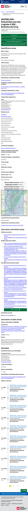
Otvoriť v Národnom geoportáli (14, 41)
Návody (2, 505)
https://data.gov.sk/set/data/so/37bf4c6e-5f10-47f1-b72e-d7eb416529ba (13, 93)
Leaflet (13, 215)
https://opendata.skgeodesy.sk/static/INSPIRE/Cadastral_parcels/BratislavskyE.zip (15, 288)
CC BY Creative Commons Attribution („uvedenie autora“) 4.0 (13, 87)
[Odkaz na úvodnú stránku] (6, 6)
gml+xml (7, 315)
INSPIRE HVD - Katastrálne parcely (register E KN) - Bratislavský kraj (18, 385)
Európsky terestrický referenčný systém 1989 (12, 225)
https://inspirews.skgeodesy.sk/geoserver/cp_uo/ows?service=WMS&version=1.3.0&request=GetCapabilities (15, 237)
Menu (22, 6)
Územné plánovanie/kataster (8, 148)
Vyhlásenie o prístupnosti (17, 503)
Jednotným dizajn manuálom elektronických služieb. (11, 501)
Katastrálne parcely (6, 116)
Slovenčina (22, 2)
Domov (2, 11)
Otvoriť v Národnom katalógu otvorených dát (14, 44)
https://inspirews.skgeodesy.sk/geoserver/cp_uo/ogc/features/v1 (15, 306)
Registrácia (3, 503)
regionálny (3, 114)
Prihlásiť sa (6, 2)
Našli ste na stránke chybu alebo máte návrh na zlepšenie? (14, 493)
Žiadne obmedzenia (6, 80)
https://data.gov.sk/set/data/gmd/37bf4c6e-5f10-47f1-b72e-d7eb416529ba (13, 377)
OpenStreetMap (19, 215)
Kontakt (7, 505)
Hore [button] (24, 490)
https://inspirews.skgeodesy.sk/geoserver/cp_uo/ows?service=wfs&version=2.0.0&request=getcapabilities (15, 259)
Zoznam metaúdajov (10, 11)
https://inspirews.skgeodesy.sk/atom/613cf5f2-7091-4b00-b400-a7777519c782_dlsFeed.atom (15, 243)
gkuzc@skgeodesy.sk (6, 362)
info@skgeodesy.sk (5, 109)
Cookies (9, 503)
